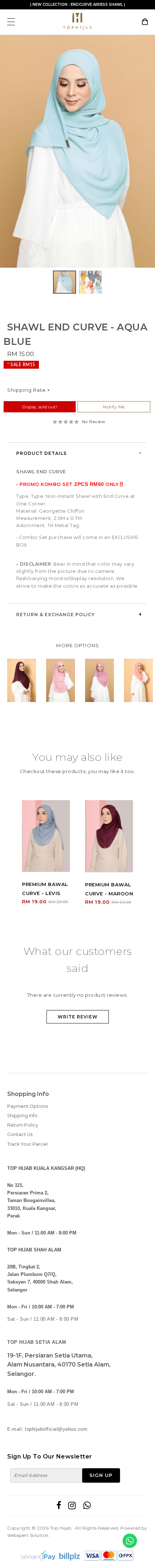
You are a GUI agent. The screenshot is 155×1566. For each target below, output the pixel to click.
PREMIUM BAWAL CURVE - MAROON (109, 889)
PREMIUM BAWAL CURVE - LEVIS (45, 888)
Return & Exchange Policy (55, 614)
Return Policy (22, 1125)
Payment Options (27, 1106)
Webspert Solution (28, 1535)
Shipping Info (22, 1115)
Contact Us (19, 1134)
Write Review (78, 1016)
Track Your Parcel (27, 1144)
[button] (148, 151)
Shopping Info (28, 1094)
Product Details (41, 453)
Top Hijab (60, 1528)
